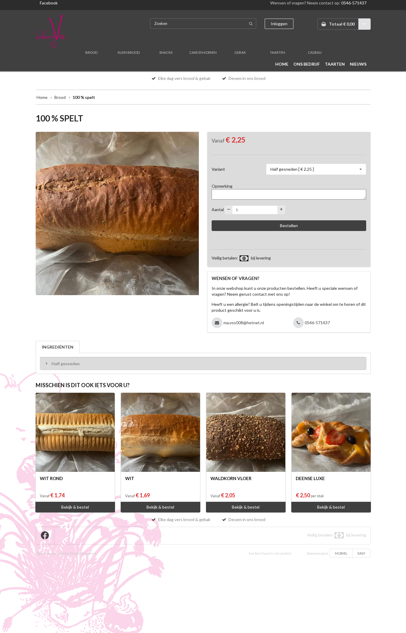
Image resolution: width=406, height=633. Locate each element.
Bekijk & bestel (75, 506)
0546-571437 (353, 2)
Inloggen (279, 23)
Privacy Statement (83, 553)
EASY (361, 553)
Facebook (49, 2)
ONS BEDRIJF (306, 64)
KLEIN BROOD (129, 52)
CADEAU (315, 52)
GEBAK (240, 52)
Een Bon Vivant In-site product (270, 553)
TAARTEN (277, 52)
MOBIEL (341, 553)
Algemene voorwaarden (53, 553)
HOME (281, 64)
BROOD (91, 52)
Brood (60, 97)
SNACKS (165, 52)
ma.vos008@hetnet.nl (244, 322)
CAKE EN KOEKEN (203, 52)
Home (42, 97)
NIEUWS (358, 64)
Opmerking (222, 186)
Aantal (218, 209)
